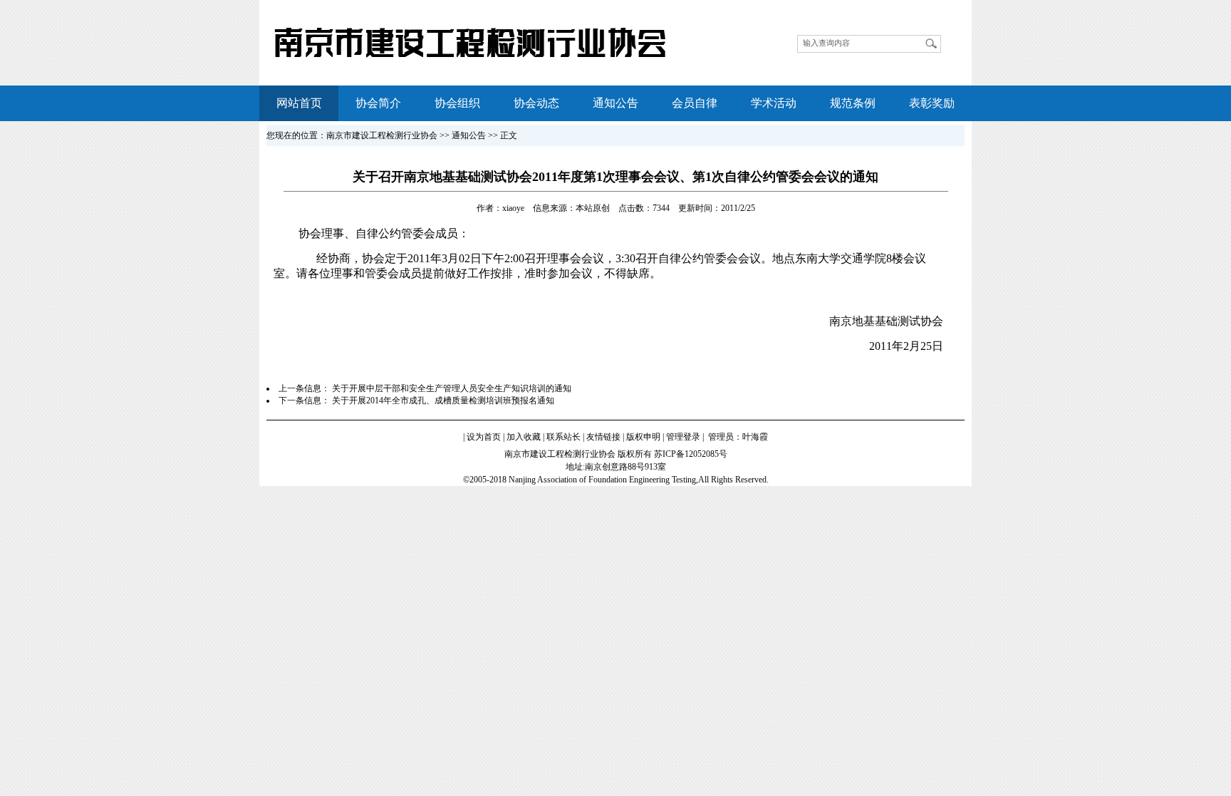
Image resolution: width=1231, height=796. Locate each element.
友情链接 (603, 437)
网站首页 (299, 103)
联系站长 (563, 437)
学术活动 (773, 103)
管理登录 (683, 437)
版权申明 (643, 437)
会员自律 (694, 103)
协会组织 (457, 103)
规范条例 (853, 103)
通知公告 (615, 103)
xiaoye (513, 208)
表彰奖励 (932, 103)
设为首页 (484, 437)
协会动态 (536, 103)
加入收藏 (524, 437)
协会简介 (378, 103)
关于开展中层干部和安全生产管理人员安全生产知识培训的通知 (451, 388)
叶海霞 (755, 437)
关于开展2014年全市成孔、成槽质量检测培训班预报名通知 (443, 400)
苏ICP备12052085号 (690, 454)
